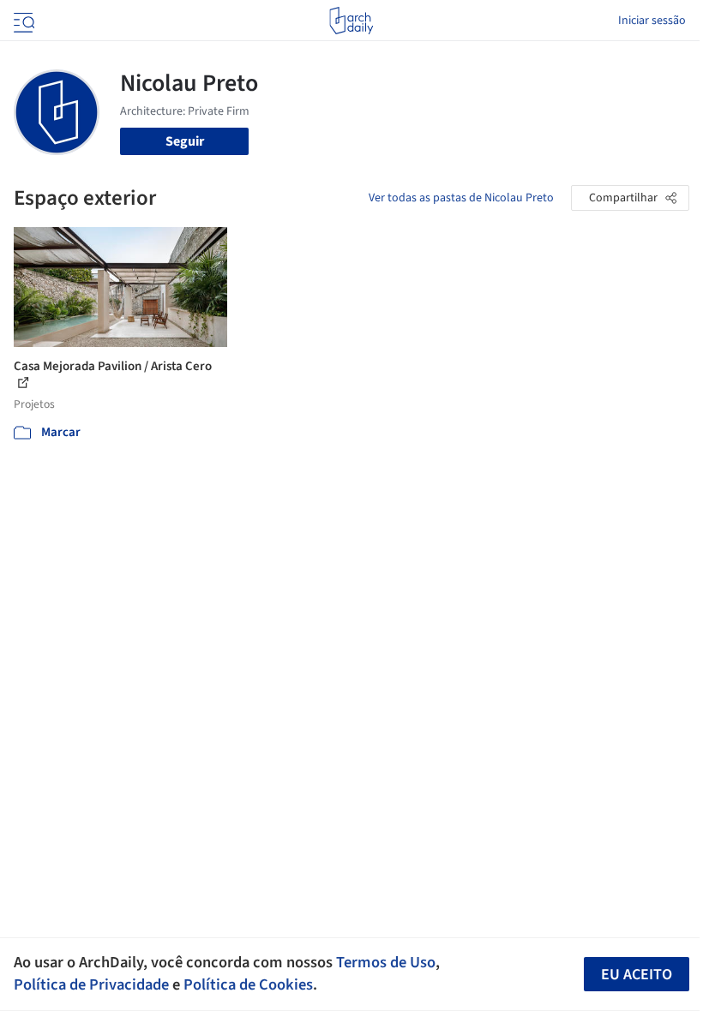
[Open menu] (22, 21)
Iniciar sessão (652, 21)
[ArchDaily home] (351, 20)
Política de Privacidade (91, 984)
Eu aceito (636, 974)
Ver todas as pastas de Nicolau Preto (461, 198)
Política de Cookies (248, 984)
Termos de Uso (386, 962)
